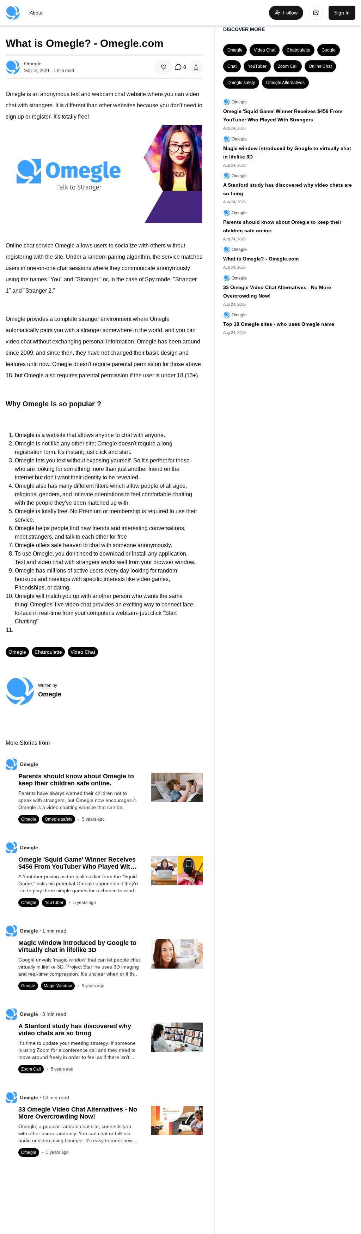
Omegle (17, 652)
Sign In (342, 13)
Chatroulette (48, 652)
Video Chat (83, 652)
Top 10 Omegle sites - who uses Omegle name (278, 324)
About (36, 13)
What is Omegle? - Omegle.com (261, 259)
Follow (290, 13)
